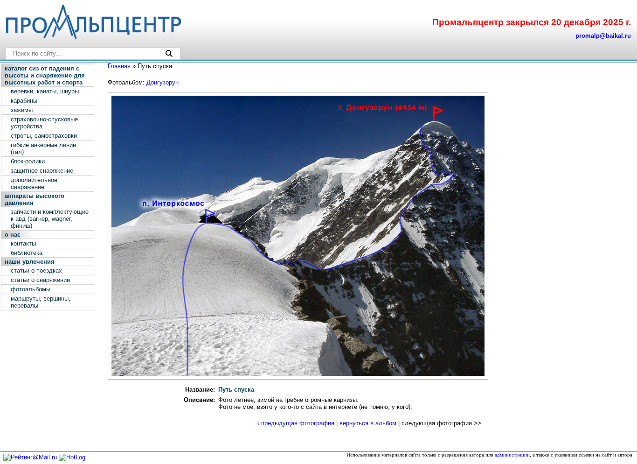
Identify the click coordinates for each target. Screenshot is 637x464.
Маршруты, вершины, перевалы (40, 302)
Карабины (24, 100)
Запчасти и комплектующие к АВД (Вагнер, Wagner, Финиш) (50, 218)
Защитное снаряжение (42, 170)
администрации (512, 454)
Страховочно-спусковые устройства (44, 123)
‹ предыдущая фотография (295, 423)
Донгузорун (162, 82)
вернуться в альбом (367, 423)
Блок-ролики (28, 161)
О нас (13, 234)
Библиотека (26, 252)
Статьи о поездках (36, 270)
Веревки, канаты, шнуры (45, 91)
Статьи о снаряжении (40, 279)
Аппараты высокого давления (34, 199)
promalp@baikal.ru (603, 35)
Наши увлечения (30, 261)
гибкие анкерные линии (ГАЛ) (43, 148)
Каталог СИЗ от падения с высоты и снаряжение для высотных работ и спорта (45, 75)
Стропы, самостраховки (44, 135)
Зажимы (22, 109)
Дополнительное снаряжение (34, 183)
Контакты (23, 243)
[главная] (93, 36)
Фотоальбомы (30, 289)
